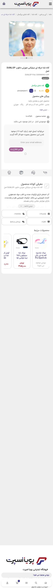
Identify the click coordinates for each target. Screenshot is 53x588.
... (44, 110)
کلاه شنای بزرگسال (23, 14)
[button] (21, 58)
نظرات (44, 221)
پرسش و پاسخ (15, 221)
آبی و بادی (43, 14)
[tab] (39, 213)
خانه (50, 14)
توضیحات (43, 213)
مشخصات (17, 213)
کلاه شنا (34, 14)
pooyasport (22, 90)
